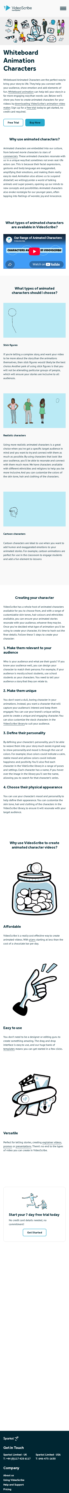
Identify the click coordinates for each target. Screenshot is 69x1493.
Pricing (7, 1489)
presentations (23, 1146)
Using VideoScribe (13, 1480)
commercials (10, 156)
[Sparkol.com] (13, 1442)
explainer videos (51, 1142)
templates (9, 1048)
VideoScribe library (14, 723)
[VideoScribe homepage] (31, 8)
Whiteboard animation (21, 91)
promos (7, 1146)
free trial (31, 107)
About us (8, 1475)
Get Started (34, 1232)
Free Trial (13, 122)
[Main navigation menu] (63, 8)
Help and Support (13, 1484)
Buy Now (35, 122)
